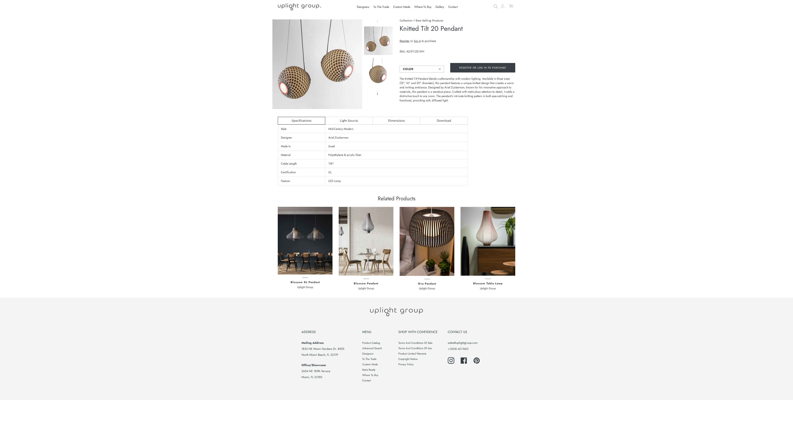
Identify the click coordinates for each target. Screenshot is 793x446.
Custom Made (370, 364)
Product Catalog (371, 343)
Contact (366, 380)
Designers (367, 354)
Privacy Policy (406, 364)
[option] (378, 42)
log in (417, 41)
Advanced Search (372, 348)
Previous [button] (378, 22)
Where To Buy (370, 375)
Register (405, 41)
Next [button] (378, 93)
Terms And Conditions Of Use (415, 348)
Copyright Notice (408, 359)
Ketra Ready (368, 370)
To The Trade (369, 359)
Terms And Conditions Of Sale (415, 343)
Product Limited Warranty (412, 354)
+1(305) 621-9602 (458, 349)
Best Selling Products (429, 20)
